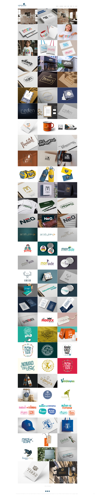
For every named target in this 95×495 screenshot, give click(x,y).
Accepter (73, 493)
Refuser (77, 493)
